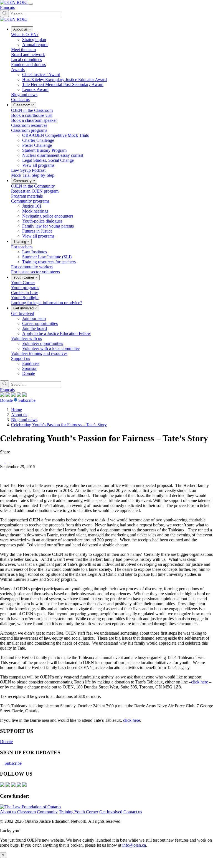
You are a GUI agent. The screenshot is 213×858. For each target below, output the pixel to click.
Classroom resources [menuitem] (29, 125)
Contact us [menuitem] (20, 99)
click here (199, 682)
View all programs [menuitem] (38, 165)
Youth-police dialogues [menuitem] (42, 221)
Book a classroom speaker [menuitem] (34, 120)
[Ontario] (30, 806)
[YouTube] (14, 395)
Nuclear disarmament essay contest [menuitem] (52, 155)
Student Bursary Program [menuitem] (44, 150)
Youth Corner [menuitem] (23, 282)
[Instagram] (3, 395)
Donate (6, 400)
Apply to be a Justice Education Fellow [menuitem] (56, 333)
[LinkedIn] (8, 395)
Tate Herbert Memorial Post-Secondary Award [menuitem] (62, 84)
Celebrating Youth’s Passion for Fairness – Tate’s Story (59, 424)
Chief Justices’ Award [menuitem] (41, 74)
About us (19, 414)
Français (7, 7)
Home (16, 409)
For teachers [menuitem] (21, 246)
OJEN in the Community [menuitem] (33, 186)
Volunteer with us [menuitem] (26, 338)
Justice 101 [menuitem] (32, 206)
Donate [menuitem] (28, 373)
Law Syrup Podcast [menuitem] (28, 170)
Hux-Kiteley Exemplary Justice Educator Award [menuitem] (64, 79)
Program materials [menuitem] (27, 196)
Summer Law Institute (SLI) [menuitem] (47, 256)
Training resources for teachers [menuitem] (49, 261)
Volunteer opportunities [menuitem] (42, 343)
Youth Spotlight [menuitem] (25, 297)
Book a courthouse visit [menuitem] (31, 115)
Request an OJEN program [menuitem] (35, 191)
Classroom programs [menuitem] (29, 130)
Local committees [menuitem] (26, 59)
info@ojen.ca (134, 845)
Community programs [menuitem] (30, 201)
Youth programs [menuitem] (25, 287)
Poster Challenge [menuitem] (37, 145)
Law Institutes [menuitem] (34, 251)
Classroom (26, 811)
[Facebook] (24, 395)
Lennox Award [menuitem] (35, 89)
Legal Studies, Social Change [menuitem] (48, 160)
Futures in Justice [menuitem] (37, 231)
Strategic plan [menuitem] (34, 39)
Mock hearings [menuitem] (35, 211)
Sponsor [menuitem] (29, 368)
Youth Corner (86, 811)
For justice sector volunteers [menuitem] (35, 271)
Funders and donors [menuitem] (28, 64)
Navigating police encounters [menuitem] (47, 216)
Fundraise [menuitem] (30, 363)
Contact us (132, 811)
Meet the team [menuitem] (23, 49)
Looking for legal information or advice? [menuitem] (46, 302)
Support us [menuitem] (20, 358)
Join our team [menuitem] (34, 318)
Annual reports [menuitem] (35, 44)
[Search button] (4, 13)
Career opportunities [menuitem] (40, 323)
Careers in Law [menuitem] (24, 292)
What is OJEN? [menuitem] (25, 34)
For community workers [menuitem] (32, 266)
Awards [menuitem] (18, 69)
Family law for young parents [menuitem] (48, 226)
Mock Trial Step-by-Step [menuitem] (32, 175)
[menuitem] (22, 29)
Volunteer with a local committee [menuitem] (51, 348)
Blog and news (24, 419)
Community (47, 811)
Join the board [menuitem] (34, 328)
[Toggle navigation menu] (31, 4)
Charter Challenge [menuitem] (38, 140)
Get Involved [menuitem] (22, 313)
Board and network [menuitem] (28, 54)
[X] (19, 395)
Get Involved (110, 811)
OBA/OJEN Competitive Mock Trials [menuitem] (55, 135)
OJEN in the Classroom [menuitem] (32, 110)
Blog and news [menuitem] (24, 94)
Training (66, 811)
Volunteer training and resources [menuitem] (39, 353)
